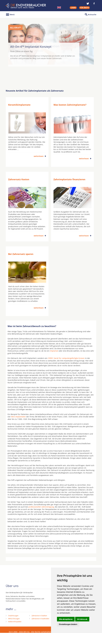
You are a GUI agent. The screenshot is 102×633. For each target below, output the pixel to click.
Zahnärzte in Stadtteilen (40, 618)
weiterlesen (39, 156)
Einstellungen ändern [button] (68, 624)
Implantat (54, 351)
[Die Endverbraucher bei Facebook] (94, 3)
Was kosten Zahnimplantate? (69, 104)
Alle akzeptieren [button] (66, 619)
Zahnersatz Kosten (18, 179)
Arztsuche (92, 14)
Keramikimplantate (19, 104)
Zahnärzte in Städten (39, 615)
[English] (59, 7)
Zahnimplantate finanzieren (69, 179)
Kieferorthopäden (14, 621)
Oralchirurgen (13, 615)
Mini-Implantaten (18, 416)
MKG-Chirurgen (14, 618)
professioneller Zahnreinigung (41, 507)
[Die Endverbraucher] (26, 5)
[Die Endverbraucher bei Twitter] (88, 3)
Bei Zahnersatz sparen (20, 254)
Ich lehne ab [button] (82, 619)
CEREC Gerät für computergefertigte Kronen (66, 358)
